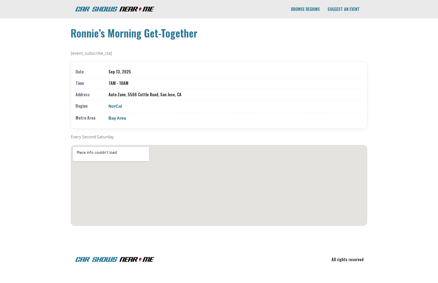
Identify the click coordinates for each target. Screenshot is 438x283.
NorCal (115, 106)
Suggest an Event (343, 9)
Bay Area (117, 118)
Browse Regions (305, 9)
